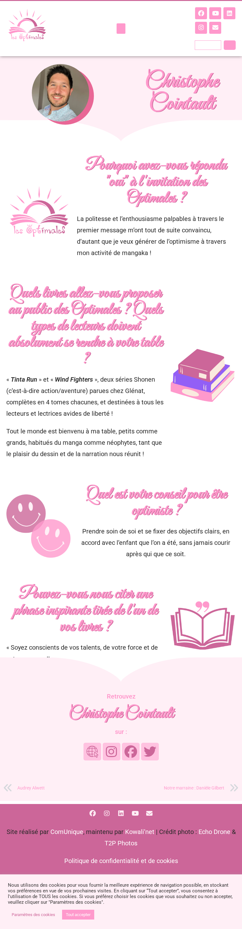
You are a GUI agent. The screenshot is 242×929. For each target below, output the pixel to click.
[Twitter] (150, 751)
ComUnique (66, 832)
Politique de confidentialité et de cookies (121, 861)
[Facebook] (201, 13)
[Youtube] (215, 13)
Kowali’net (139, 832)
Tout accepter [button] (78, 914)
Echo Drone (214, 832)
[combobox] (208, 45)
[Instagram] (201, 28)
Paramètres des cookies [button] (33, 914)
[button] (121, 28)
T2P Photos (121, 843)
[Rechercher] (230, 45)
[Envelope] (215, 28)
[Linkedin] (229, 13)
